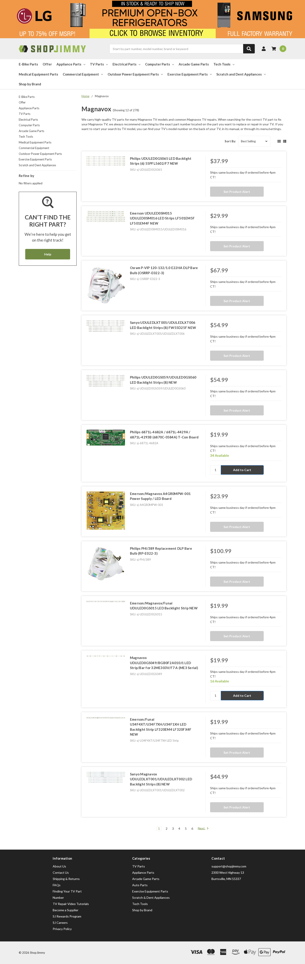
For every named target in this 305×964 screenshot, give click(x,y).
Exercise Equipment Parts (187, 74)
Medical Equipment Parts (38, 74)
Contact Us (61, 872)
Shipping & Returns (66, 879)
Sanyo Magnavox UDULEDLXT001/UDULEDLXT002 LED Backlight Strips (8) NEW (161, 779)
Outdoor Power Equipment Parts (133, 74)
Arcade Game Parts (194, 64)
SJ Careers (60, 922)
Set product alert (237, 192)
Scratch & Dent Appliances (151, 897)
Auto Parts (140, 885)
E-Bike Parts (28, 64)
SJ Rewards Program (67, 916)
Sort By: (230, 141)
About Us (59, 866)
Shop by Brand (30, 84)
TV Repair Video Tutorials (71, 904)
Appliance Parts (68, 64)
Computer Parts (157, 64)
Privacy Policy (62, 929)
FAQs (57, 885)
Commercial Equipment (81, 74)
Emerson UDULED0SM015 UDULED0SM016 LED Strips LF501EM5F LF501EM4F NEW (162, 218)
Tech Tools (221, 64)
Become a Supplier (65, 910)
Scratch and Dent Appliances (239, 74)
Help (47, 254)
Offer (47, 64)
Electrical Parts (124, 64)
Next (201, 828)
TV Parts (97, 64)
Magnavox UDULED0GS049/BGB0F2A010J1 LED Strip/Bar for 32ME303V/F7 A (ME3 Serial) (164, 663)
